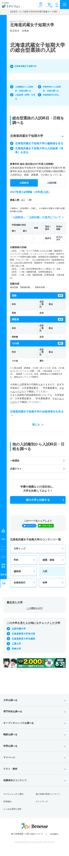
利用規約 (7, 801)
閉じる (36, 424)
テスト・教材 (10, 768)
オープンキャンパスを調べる (18, 723)
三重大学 (16, 643)
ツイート (31, 526)
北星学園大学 (19, 628)
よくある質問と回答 (12, 809)
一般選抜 (14, 460)
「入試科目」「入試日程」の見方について (35, 217)
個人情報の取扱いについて (48, 794)
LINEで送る (47, 526)
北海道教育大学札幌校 (23, 638)
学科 (16, 560)
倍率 (45, 582)
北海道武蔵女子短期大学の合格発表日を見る (37, 411)
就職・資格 (48, 560)
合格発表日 (19, 582)
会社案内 (54, 834)
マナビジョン (11, 6)
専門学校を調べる (12, 711)
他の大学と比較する (38, 499)
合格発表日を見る (51, 95)
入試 (45, 571)
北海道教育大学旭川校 (23, 633)
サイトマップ (42, 801)
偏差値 (17, 571)
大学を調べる (10, 700)
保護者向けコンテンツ (15, 780)
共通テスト (16, 468)
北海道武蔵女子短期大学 (25, 66)
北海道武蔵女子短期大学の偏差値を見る (39, 143)
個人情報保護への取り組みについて (27, 834)
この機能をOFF (34, 608)
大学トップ (19, 548)
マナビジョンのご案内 (13, 794)
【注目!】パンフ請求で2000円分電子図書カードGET (33, 11)
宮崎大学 (16, 648)
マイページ (9, 757)
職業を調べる (10, 734)
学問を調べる (10, 746)
